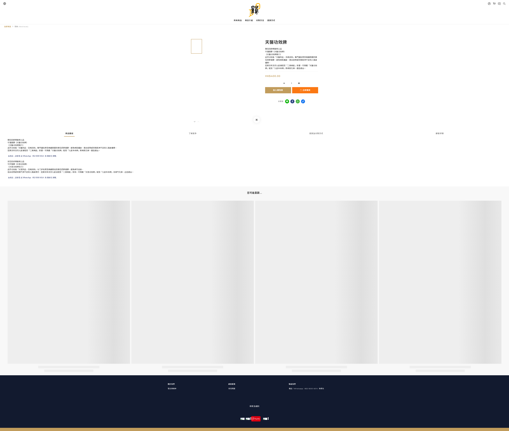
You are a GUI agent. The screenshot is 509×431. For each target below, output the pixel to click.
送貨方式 (271, 20)
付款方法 (260, 20)
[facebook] (292, 101)
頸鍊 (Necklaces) (21, 27)
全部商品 (7, 27)
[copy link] (303, 101)
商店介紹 (249, 20)
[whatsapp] (298, 101)
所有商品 (238, 20)
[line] (287, 101)
